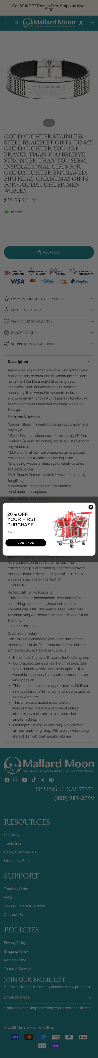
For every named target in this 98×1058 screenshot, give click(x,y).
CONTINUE (26, 542)
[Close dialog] (91, 507)
